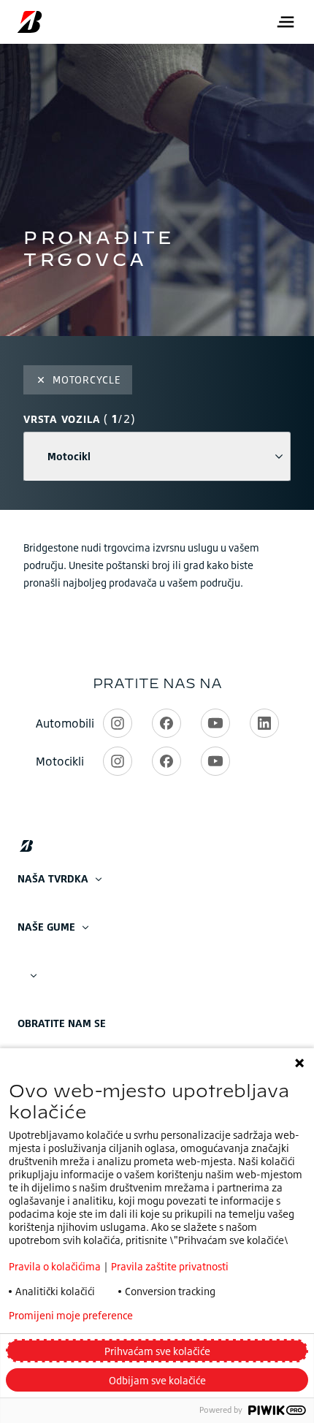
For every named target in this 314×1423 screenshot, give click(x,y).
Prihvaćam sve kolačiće (157, 1351)
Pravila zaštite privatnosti (170, 1266)
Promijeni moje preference (71, 1315)
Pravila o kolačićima (55, 1266)
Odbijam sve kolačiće (157, 1380)
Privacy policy (205, 1315)
